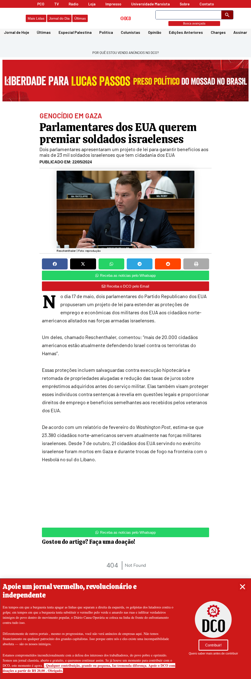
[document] (125, 339)
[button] (242, 586)
